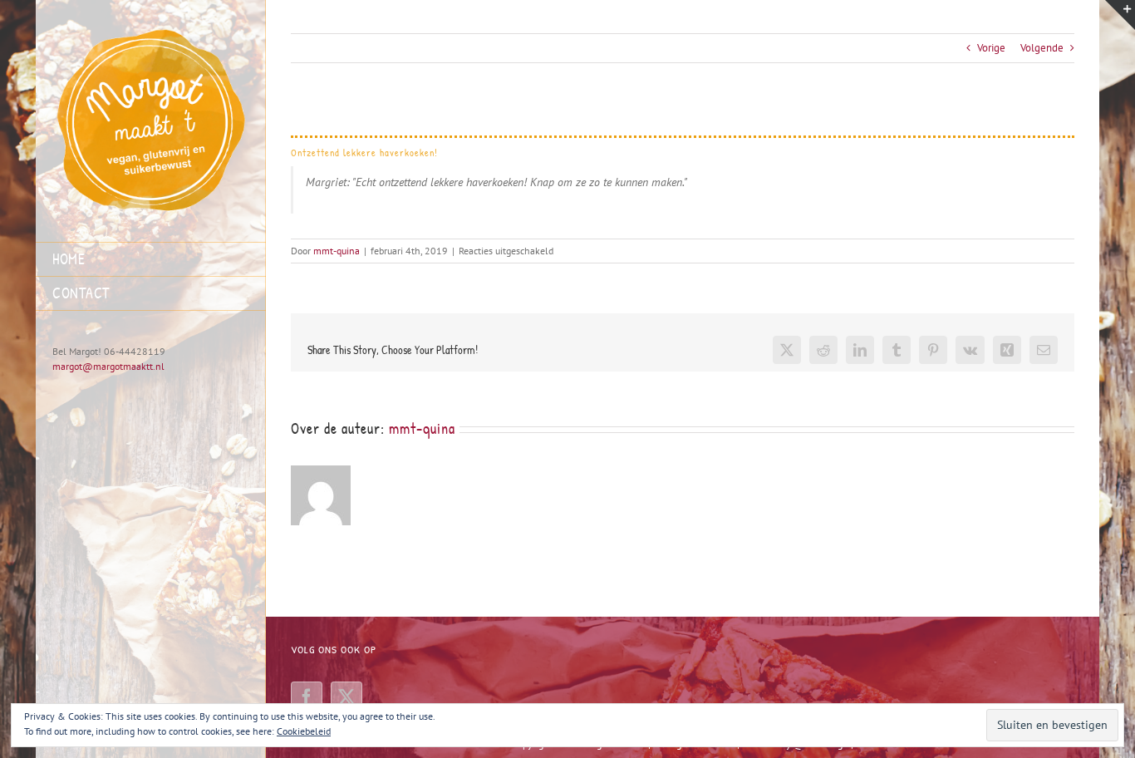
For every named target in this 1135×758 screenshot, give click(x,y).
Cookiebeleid (304, 731)
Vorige (991, 48)
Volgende (1042, 48)
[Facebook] (306, 697)
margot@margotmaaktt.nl (108, 366)
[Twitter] (346, 697)
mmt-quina (336, 250)
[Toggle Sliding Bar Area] (1120, 15)
